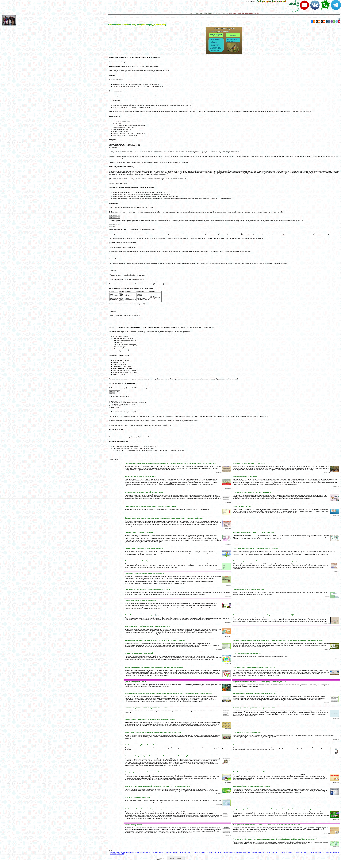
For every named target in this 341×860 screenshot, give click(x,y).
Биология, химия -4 (157, 852)
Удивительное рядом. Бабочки (136, 681)
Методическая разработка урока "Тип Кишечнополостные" (254, 532)
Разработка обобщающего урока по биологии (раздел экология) (256, 681)
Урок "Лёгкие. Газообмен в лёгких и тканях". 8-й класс (252, 772)
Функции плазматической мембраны (138, 561)
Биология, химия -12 (272, 852)
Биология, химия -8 (214, 852)
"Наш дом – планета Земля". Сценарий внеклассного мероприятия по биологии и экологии (157, 786)
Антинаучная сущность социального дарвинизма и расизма (146, 708)
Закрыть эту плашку (175, 858)
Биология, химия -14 (302, 852)
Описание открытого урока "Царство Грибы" (141, 476)
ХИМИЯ (202, 13)
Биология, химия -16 (332, 852)
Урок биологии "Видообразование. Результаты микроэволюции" (148, 809)
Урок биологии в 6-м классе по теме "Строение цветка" (144, 548)
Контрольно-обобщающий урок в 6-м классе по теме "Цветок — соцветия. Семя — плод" (156, 756)
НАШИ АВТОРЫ (221, 13)
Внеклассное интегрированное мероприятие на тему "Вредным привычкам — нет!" (155, 667)
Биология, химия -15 (317, 852)
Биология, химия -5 (172, 852)
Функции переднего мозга (134, 825)
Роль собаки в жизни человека (244, 745)
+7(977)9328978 (250, 1)
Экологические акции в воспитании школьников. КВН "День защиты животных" (153, 732)
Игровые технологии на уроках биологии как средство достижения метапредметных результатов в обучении (164, 518)
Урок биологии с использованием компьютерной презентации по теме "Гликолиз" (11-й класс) (266, 615)
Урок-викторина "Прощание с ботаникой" (139, 532)
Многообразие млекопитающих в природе (140, 615)
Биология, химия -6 (186, 852)
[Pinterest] (339, 21)
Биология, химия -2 (129, 852)
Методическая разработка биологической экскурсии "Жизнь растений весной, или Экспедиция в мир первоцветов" (274, 809)
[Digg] (322, 21)
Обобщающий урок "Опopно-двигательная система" (251, 786)
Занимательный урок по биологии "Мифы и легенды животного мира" (150, 719)
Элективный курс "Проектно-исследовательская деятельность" (256, 693)
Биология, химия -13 (287, 852)
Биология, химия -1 (115, 852)
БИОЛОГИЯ (194, 13)
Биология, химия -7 (200, 852)
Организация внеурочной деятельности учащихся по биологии (147, 626)
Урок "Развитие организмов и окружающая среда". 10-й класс (255, 667)
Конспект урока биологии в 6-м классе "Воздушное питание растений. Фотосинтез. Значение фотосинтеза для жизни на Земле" (278, 640)
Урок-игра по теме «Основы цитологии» (247, 653)
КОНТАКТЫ (210, 13)
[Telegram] (336, 21)
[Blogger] (319, 21)
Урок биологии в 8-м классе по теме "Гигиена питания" (252, 492)
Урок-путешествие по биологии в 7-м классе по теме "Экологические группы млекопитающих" (266, 825)
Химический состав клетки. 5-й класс (138, 797)
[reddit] (324, 21)
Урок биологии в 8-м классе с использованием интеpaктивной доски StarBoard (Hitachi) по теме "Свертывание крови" (275, 839)
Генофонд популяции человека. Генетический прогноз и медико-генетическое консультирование (267, 561)
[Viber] (332, 21)
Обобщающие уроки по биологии (245, 476)
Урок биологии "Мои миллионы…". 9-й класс (249, 463)
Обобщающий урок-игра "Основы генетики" (248, 589)
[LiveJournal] (327, 21)
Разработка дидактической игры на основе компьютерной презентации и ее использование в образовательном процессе (168, 693)
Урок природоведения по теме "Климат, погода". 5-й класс (145, 772)
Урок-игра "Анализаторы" (242, 506)
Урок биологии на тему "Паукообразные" (139, 745)
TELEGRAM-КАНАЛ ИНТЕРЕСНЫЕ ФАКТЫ (243, 13)
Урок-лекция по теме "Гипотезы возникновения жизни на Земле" (148, 589)
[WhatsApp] (334, 21)
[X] (317, 21)
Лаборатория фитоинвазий (273, 1)
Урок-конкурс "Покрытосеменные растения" (140, 600)
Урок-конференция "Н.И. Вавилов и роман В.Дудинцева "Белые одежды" (151, 506)
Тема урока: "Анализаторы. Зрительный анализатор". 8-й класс (255, 548)
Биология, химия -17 (117, 854)
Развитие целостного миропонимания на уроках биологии (254, 708)
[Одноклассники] (314, 21)
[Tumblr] (329, 21)
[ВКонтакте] (312, 21)
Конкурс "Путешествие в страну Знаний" (139, 653)
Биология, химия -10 (243, 852)
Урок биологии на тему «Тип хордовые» (247, 732)
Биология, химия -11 (258, 852)
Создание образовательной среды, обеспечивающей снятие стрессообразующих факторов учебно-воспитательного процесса (170, 463)
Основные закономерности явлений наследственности (144, 492)
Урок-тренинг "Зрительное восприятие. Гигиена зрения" (145, 573)
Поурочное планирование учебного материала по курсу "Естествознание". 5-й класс (155, 640)
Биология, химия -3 (143, 852)
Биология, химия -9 (228, 852)
